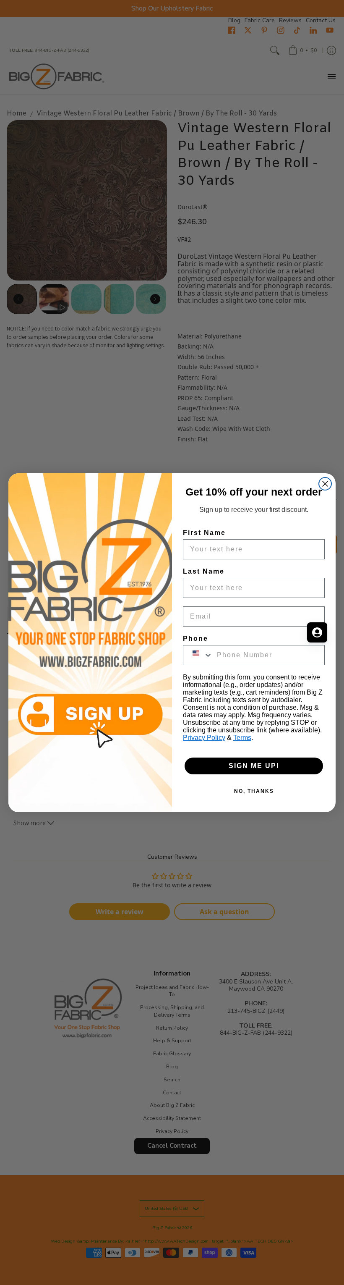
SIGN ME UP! (254, 765)
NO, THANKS (254, 791)
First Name (204, 532)
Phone (195, 638)
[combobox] (198, 655)
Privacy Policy (204, 737)
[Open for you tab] (317, 632)
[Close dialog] (325, 483)
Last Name (203, 571)
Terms (242, 737)
